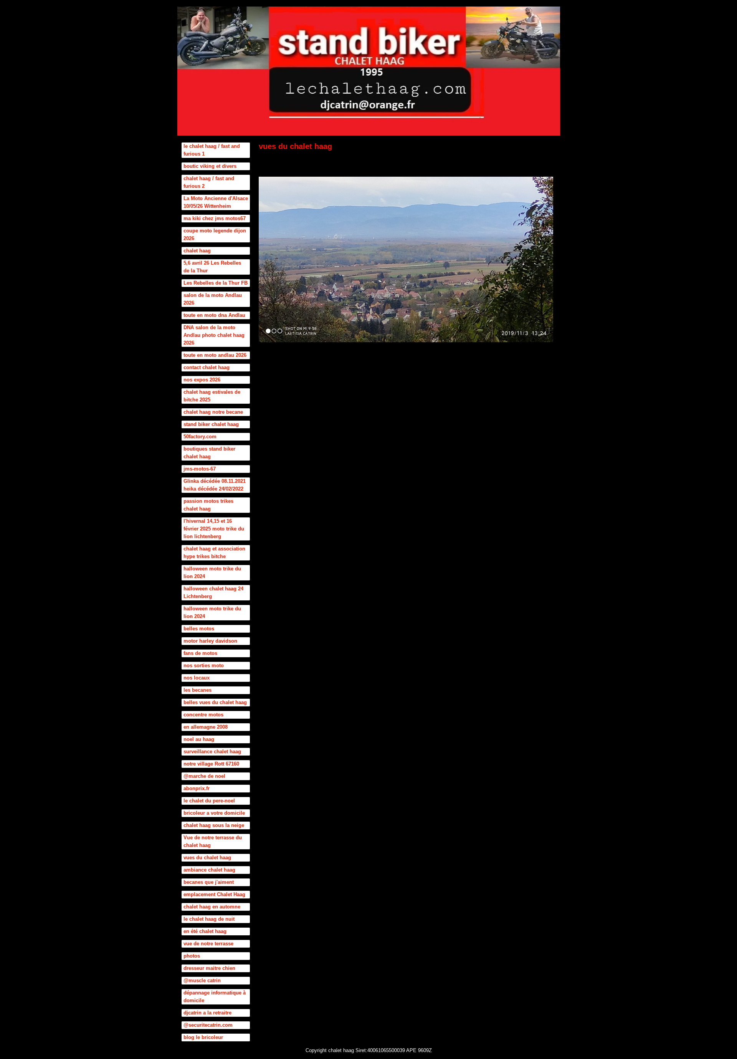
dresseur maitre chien (209, 968)
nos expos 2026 (201, 380)
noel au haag (198, 739)
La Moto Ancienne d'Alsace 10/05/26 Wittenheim (215, 202)
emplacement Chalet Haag (214, 894)
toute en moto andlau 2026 (214, 355)
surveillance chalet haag (212, 751)
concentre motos (203, 715)
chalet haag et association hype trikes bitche (214, 552)
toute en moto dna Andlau (214, 315)
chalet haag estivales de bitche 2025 (211, 396)
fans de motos (200, 653)
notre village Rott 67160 (211, 764)
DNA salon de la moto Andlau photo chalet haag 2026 (214, 335)
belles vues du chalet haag (215, 702)
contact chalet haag (206, 367)
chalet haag (197, 251)
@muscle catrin (202, 980)
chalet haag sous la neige (213, 825)
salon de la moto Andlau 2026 (212, 299)
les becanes (197, 690)
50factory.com (199, 436)
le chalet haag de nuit (209, 919)
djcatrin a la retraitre (207, 1013)
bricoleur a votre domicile (214, 813)
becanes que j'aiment (208, 882)
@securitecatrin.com (208, 1025)
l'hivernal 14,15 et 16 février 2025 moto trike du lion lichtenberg (213, 528)
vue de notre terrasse (208, 943)
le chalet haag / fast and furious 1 (211, 150)
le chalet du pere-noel (209, 801)
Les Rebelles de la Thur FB (215, 283)
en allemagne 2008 (205, 727)
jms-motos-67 (199, 469)
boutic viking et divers (209, 166)
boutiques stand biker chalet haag (209, 452)
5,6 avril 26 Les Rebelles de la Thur (212, 266)
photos (191, 956)
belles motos (198, 628)
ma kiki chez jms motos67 (214, 218)
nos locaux (196, 678)
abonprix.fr (196, 788)
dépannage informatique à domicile (214, 996)
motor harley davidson (210, 641)
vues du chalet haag (207, 857)
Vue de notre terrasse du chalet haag (212, 841)
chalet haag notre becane (213, 412)
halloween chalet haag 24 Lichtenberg (213, 592)
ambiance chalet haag (209, 870)
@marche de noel (204, 776)
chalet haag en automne (211, 907)
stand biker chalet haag (211, 424)
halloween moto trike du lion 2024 (212, 572)
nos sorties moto (203, 665)
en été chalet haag (204, 931)
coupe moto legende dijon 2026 (214, 234)
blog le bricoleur (203, 1037)
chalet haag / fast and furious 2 (208, 182)
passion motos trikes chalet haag (208, 505)
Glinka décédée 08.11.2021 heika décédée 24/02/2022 (214, 485)
